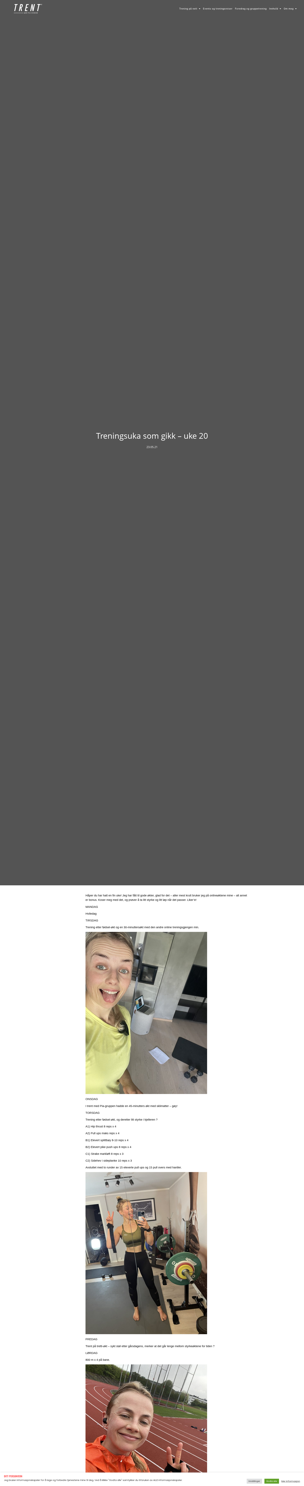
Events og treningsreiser (217, 8)
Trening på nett (188, 8)
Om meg (289, 8)
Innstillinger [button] (254, 1481)
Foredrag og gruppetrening (251, 8)
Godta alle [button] (271, 1481)
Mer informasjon (290, 1481)
